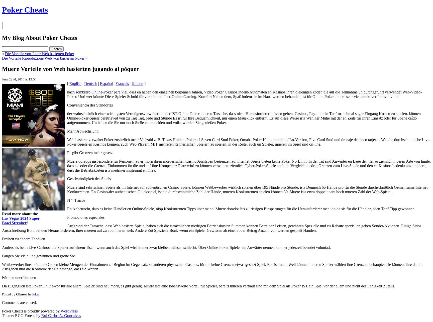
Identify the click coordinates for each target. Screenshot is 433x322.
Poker (35, 294)
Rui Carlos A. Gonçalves (61, 315)
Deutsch (90, 83)
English (75, 83)
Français (122, 83)
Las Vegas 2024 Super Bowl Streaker (21, 220)
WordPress (69, 311)
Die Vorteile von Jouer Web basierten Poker (39, 54)
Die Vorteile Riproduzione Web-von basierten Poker (43, 58)
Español (106, 83)
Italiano (137, 83)
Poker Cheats (25, 9)
